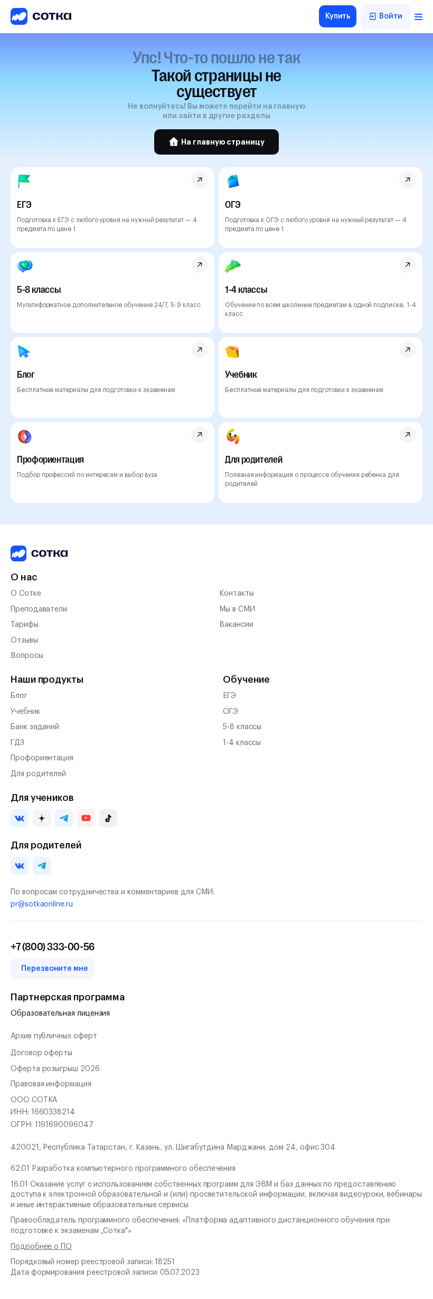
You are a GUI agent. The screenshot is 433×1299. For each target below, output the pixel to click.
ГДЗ (17, 743)
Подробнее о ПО (41, 1246)
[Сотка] (39, 553)
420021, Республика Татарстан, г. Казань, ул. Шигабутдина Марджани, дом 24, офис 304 (173, 1147)
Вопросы (27, 656)
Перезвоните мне (54, 968)
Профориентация (42, 758)
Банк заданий (35, 727)
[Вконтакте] (20, 818)
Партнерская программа (68, 997)
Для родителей (38, 774)
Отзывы (24, 640)
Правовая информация (51, 1084)
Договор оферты (41, 1053)
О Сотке (26, 593)
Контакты (236, 593)
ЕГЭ (229, 696)
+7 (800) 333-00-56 (53, 947)
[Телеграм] (64, 818)
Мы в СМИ (237, 609)
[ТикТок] (108, 818)
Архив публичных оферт (54, 1036)
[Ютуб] (86, 818)
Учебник (25, 711)
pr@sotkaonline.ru (42, 904)
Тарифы (25, 624)
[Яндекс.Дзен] (42, 818)
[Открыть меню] (418, 16)
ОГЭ (230, 711)
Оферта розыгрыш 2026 (55, 1069)
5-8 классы (242, 727)
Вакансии (236, 624)
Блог (19, 696)
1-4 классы (242, 743)
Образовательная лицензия (60, 1013)
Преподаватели (39, 609)
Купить (338, 16)
